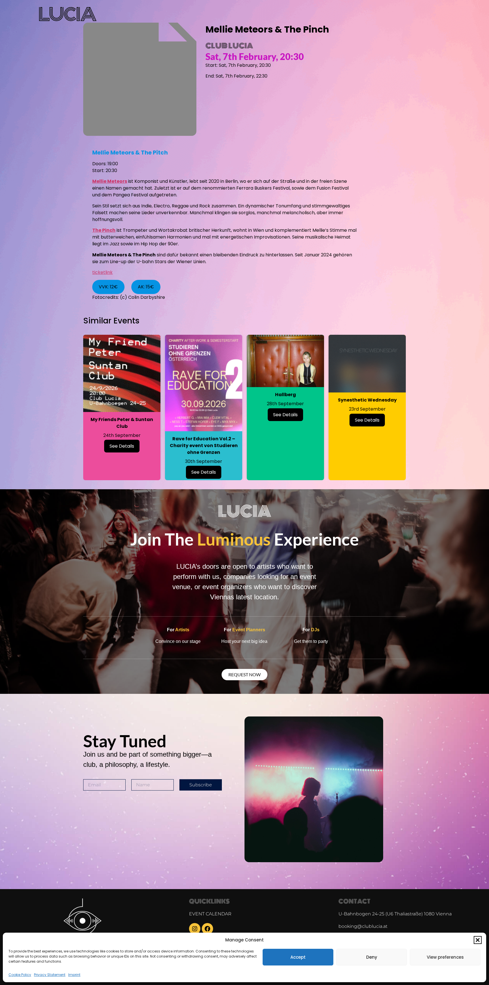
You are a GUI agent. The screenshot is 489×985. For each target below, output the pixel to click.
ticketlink (102, 272)
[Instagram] (194, 928)
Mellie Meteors (109, 181)
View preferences (445, 957)
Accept (298, 957)
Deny (371, 957)
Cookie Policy (19, 974)
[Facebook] (207, 928)
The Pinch (103, 230)
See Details (122, 446)
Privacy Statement (49, 974)
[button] (478, 940)
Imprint (74, 974)
